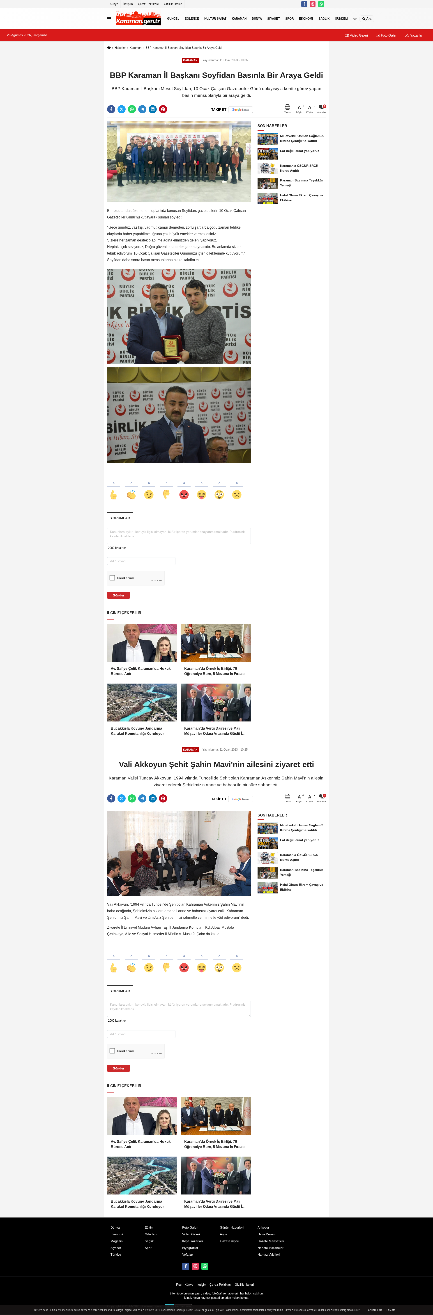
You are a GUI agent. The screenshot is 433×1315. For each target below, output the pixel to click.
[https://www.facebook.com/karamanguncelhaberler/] (304, 4)
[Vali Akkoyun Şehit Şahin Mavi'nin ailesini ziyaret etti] (179, 853)
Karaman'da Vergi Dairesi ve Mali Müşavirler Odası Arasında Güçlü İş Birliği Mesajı (214, 731)
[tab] (120, 518)
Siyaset (273, 18)
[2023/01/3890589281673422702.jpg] (179, 415)
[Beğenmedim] (166, 487)
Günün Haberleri (232, 1227)
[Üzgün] (236, 487)
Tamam (390, 1310)
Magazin (117, 1241)
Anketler (263, 1227)
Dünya (257, 18)
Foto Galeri (388, 35)
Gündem (341, 18)
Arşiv (223, 1234)
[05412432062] (321, 4)
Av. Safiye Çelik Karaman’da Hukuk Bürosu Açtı (141, 671)
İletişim (128, 4)
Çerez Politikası (148, 4)
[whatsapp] (132, 109)
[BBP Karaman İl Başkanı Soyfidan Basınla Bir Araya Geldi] (179, 161)
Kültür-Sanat (215, 18)
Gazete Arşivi (229, 1241)
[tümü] (354, 19)
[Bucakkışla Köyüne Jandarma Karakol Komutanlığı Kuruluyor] (142, 702)
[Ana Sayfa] (109, 48)
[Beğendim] (113, 487)
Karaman (239, 18)
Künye (114, 4)
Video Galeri (358, 35)
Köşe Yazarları (192, 1241)
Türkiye (116, 1254)
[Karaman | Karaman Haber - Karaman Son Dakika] (138, 18)
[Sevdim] (148, 487)
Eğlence (192, 18)
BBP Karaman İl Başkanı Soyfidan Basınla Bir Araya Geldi (183, 47)
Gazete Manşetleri (271, 1241)
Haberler (120, 47)
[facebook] (111, 109)
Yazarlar (415, 35)
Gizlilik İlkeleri (173, 4)
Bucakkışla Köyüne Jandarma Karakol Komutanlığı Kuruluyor (137, 730)
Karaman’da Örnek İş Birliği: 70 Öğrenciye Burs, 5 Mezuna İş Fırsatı (214, 671)
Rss (179, 1284)
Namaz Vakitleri (269, 1254)
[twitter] (121, 109)
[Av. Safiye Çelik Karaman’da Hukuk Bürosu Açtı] (142, 643)
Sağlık (323, 18)
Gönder (118, 595)
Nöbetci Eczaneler (270, 1248)
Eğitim (149, 1227)
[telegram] (142, 109)
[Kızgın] (184, 487)
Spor (289, 18)
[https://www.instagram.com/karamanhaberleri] (313, 4)
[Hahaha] (201, 487)
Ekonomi (306, 18)
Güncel (173, 18)
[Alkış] (131, 487)
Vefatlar (187, 1254)
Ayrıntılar (375, 1310)
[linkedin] (153, 109)
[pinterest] (163, 109)
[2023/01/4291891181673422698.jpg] (179, 316)
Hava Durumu (267, 1234)
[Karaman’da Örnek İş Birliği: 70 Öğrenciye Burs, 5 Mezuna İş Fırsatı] (216, 643)
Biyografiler (190, 1248)
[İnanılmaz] (219, 487)
